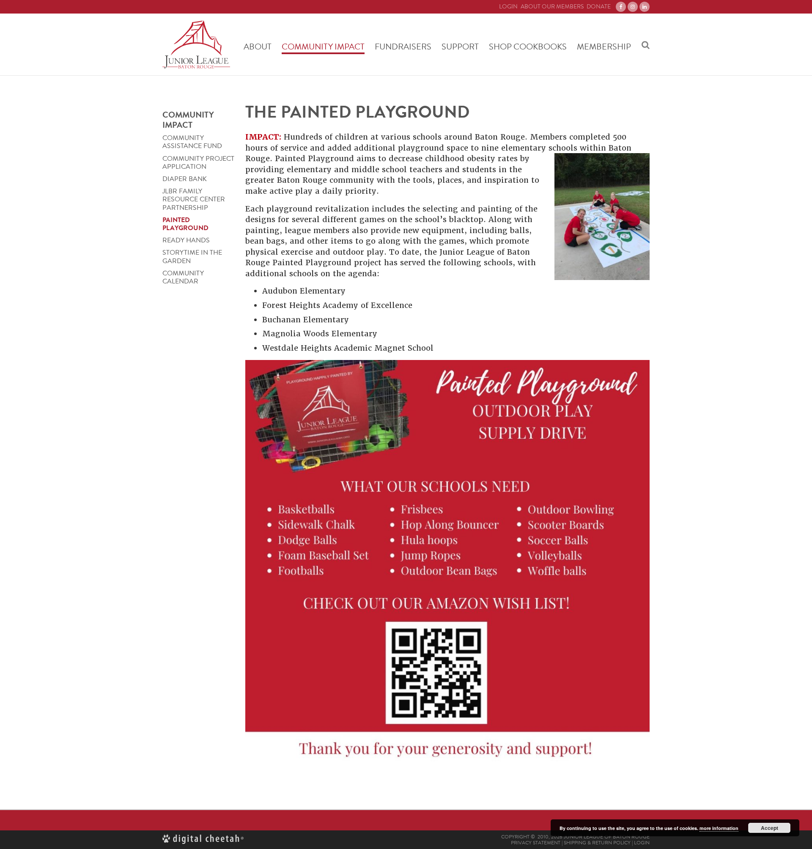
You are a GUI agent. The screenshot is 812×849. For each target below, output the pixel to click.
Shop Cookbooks (528, 46)
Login (508, 7)
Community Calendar (183, 277)
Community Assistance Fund (192, 142)
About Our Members (552, 7)
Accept (769, 828)
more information (719, 828)
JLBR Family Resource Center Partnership (193, 199)
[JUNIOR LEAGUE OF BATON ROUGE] (196, 44)
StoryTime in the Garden (192, 257)
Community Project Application (198, 163)
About (258, 46)
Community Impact (323, 46)
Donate (599, 7)
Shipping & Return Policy (597, 842)
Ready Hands (186, 240)
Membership (604, 46)
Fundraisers (403, 46)
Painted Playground (185, 224)
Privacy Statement (535, 842)
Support (460, 46)
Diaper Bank (184, 179)
